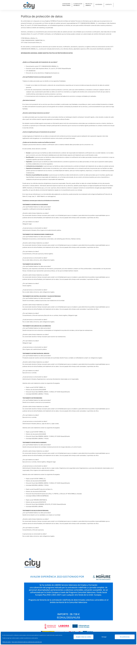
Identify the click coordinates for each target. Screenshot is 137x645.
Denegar (104, 637)
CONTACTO (108, 4)
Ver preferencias (125, 637)
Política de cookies (6, 642)
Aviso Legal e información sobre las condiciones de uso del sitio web (27, 642)
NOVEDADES (98, 4)
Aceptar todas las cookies (83, 637)
